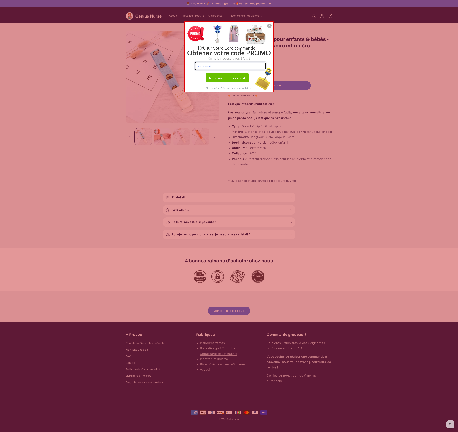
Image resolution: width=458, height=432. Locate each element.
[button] (269, 26)
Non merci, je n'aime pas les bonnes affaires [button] (228, 88)
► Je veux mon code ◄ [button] (227, 78)
